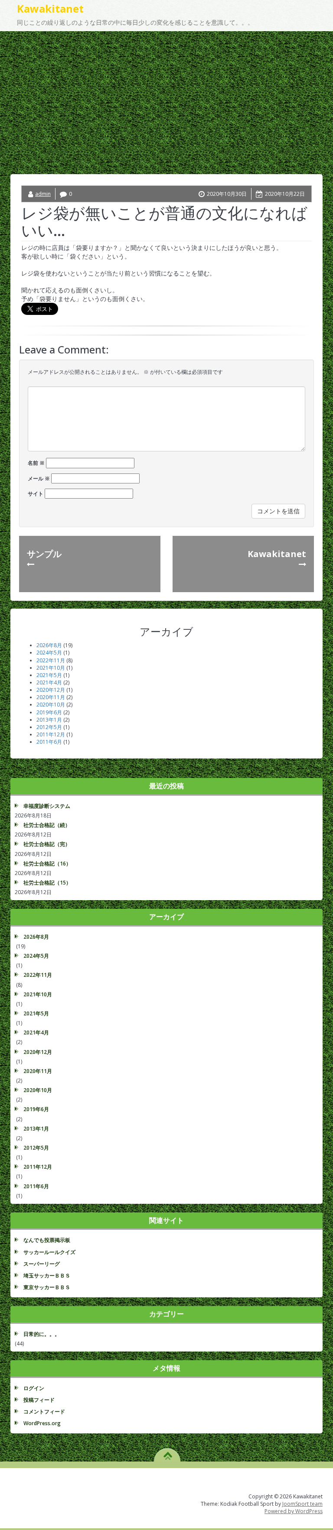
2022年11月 (50, 660)
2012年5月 (49, 727)
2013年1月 (49, 719)
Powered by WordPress (293, 1511)
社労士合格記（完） (46, 844)
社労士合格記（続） (46, 825)
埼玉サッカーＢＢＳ (46, 1275)
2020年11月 (50, 697)
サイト (35, 493)
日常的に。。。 (41, 1334)
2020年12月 (50, 690)
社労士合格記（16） (47, 863)
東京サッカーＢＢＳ (46, 1287)
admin (43, 194)
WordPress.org (42, 1423)
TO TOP (167, 1453)
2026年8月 (49, 645)
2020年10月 (50, 704)
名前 (36, 463)
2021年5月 (49, 675)
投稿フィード (39, 1400)
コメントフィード (44, 1411)
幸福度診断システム (46, 806)
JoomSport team (302, 1503)
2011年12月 (50, 734)
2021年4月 (49, 682)
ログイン (33, 1388)
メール (39, 478)
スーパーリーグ (41, 1263)
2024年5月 (49, 652)
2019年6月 (49, 712)
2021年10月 (50, 667)
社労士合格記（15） (47, 882)
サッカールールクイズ (49, 1252)
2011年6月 (49, 742)
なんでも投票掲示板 (46, 1240)
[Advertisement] (166, 96)
